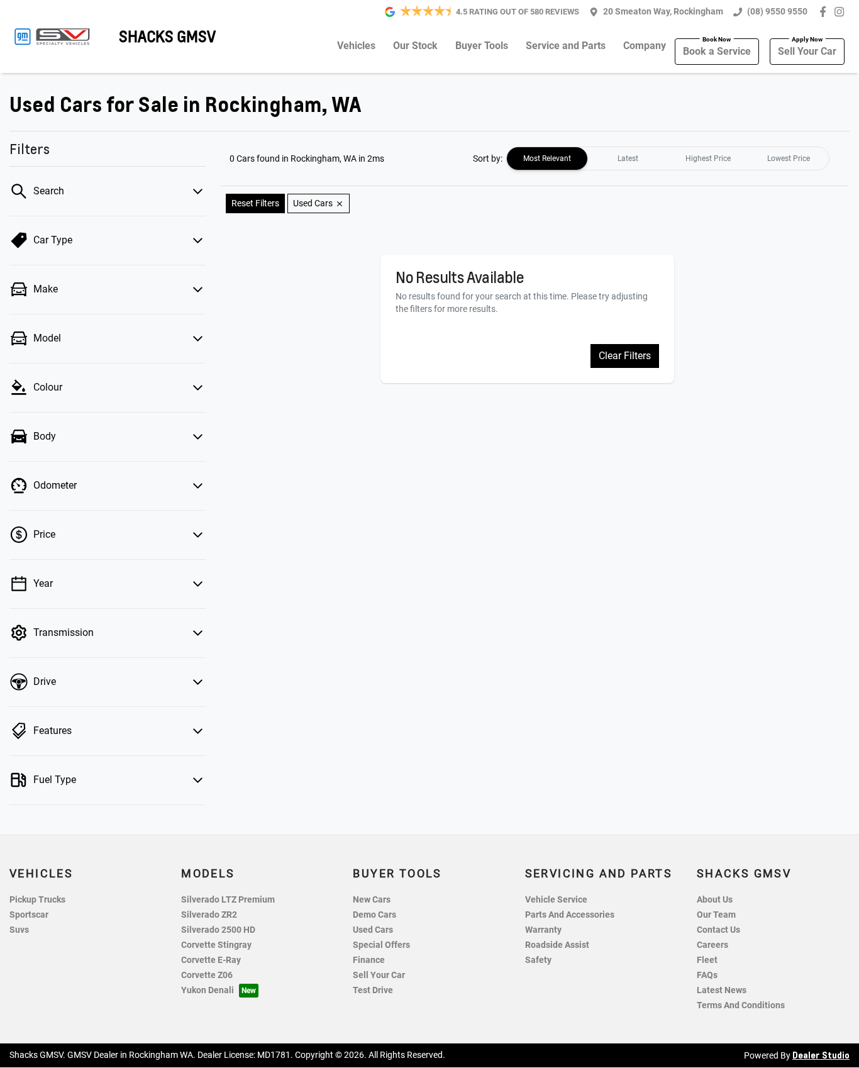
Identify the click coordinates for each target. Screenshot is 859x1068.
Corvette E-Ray (211, 960)
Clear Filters (625, 356)
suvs (19, 930)
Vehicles (356, 46)
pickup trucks (37, 899)
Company (644, 46)
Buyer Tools (481, 46)
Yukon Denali (207, 990)
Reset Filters (255, 203)
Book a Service (717, 51)
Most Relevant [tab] (547, 158)
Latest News (721, 990)
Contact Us (718, 930)
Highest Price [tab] (708, 158)
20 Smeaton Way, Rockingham (663, 11)
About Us (715, 899)
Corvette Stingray (216, 945)
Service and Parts (566, 46)
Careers (712, 945)
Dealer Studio (821, 1054)
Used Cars (373, 930)
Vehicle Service (556, 899)
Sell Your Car (807, 51)
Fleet (707, 960)
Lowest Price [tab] (788, 158)
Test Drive (373, 990)
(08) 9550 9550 (777, 11)
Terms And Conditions (741, 1005)
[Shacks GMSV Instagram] (842, 11)
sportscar (28, 914)
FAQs (707, 975)
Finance (369, 960)
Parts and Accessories (569, 914)
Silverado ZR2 (209, 914)
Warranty (543, 930)
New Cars (372, 899)
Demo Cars (374, 914)
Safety (538, 960)
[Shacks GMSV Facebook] (825, 11)
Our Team (716, 914)
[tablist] (667, 158)
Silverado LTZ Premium (228, 899)
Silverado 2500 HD (218, 930)
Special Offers (381, 945)
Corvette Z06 (207, 975)
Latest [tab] (628, 158)
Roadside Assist (557, 945)
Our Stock (415, 46)
